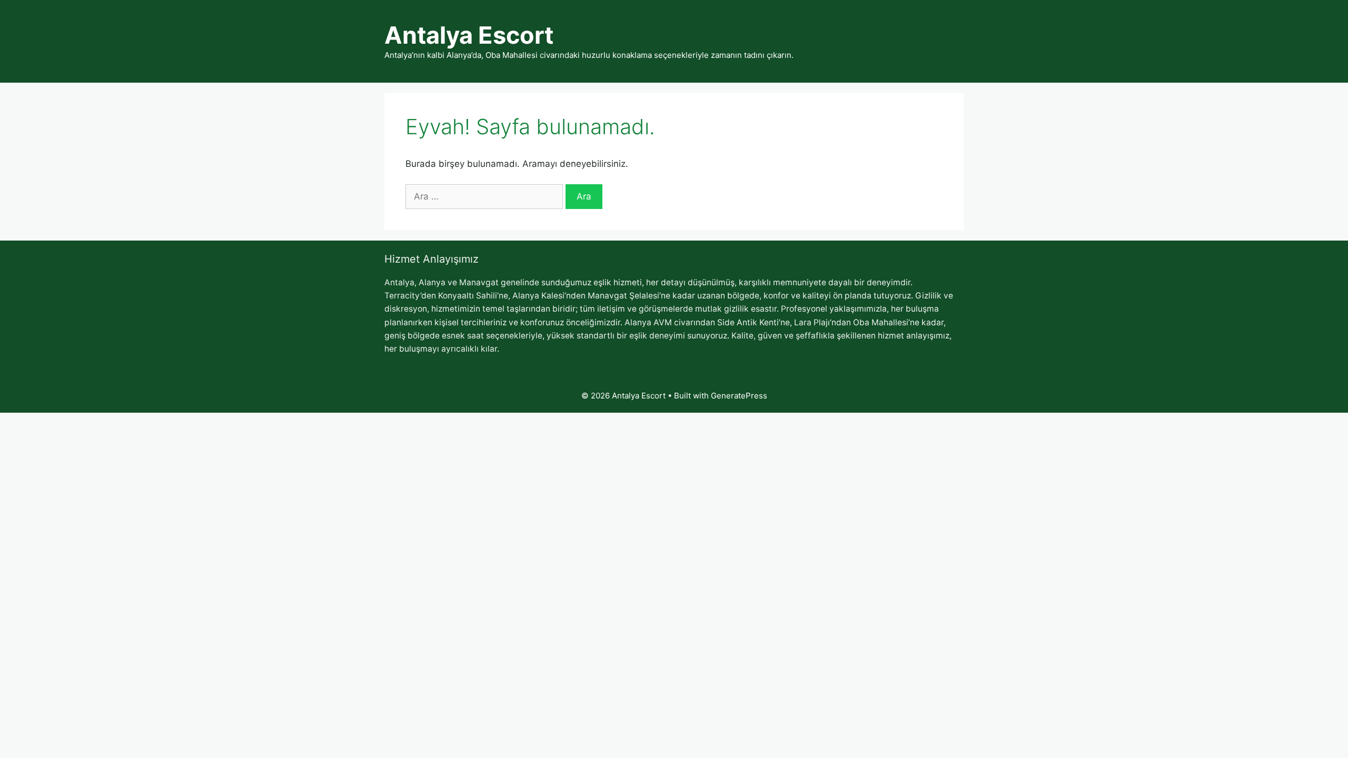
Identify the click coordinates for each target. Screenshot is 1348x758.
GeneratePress (739, 396)
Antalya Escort (468, 35)
